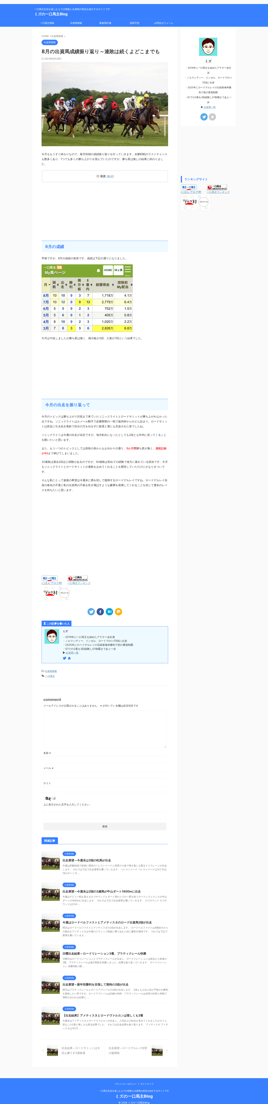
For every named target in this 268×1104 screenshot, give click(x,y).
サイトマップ (147, 1084)
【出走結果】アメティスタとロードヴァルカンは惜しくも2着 (103, 1015)
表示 (110, 176)
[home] (69, 658)
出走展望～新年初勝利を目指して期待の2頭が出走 (96, 984)
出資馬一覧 (72, 652)
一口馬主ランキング (78, 583)
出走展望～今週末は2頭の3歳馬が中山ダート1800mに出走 (102, 891)
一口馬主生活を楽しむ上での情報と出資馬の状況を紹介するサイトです (134, 1090)
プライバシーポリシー (126, 1084)
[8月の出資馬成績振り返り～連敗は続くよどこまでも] (109, 611)
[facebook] (100, 611)
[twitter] (91, 611)
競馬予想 (134, 22)
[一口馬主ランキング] (78, 579)
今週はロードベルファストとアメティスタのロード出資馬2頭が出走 (107, 922)
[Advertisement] (105, 211)
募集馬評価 (105, 22)
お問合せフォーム (163, 22)
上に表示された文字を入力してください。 (67, 804)
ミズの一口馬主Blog (51, 14)
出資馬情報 (76, 22)
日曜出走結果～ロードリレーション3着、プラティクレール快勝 (104, 953)
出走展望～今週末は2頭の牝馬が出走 (87, 860)
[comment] (118, 611)
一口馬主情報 (47, 22)
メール (48, 768)
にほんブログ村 (52, 583)
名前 (47, 752)
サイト (47, 783)
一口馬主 (50, 676)
